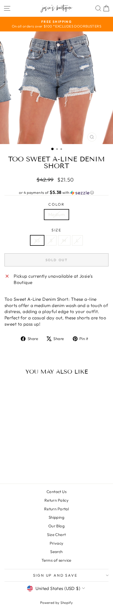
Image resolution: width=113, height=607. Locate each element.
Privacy (57, 543)
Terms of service (56, 560)
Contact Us (56, 491)
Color (56, 204)
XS (37, 240)
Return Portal (56, 508)
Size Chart (56, 534)
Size (56, 230)
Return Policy (56, 500)
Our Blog (56, 525)
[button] (56, 192)
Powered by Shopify (56, 602)
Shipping (56, 517)
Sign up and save (55, 575)
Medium (56, 214)
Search (56, 551)
